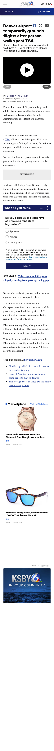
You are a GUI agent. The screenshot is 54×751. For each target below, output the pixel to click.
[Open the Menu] (4, 4)
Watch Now (46, 4)
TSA (7, 139)
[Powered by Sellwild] (44, 566)
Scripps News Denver (17, 95)
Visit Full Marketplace (39, 404)
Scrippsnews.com (33, 360)
